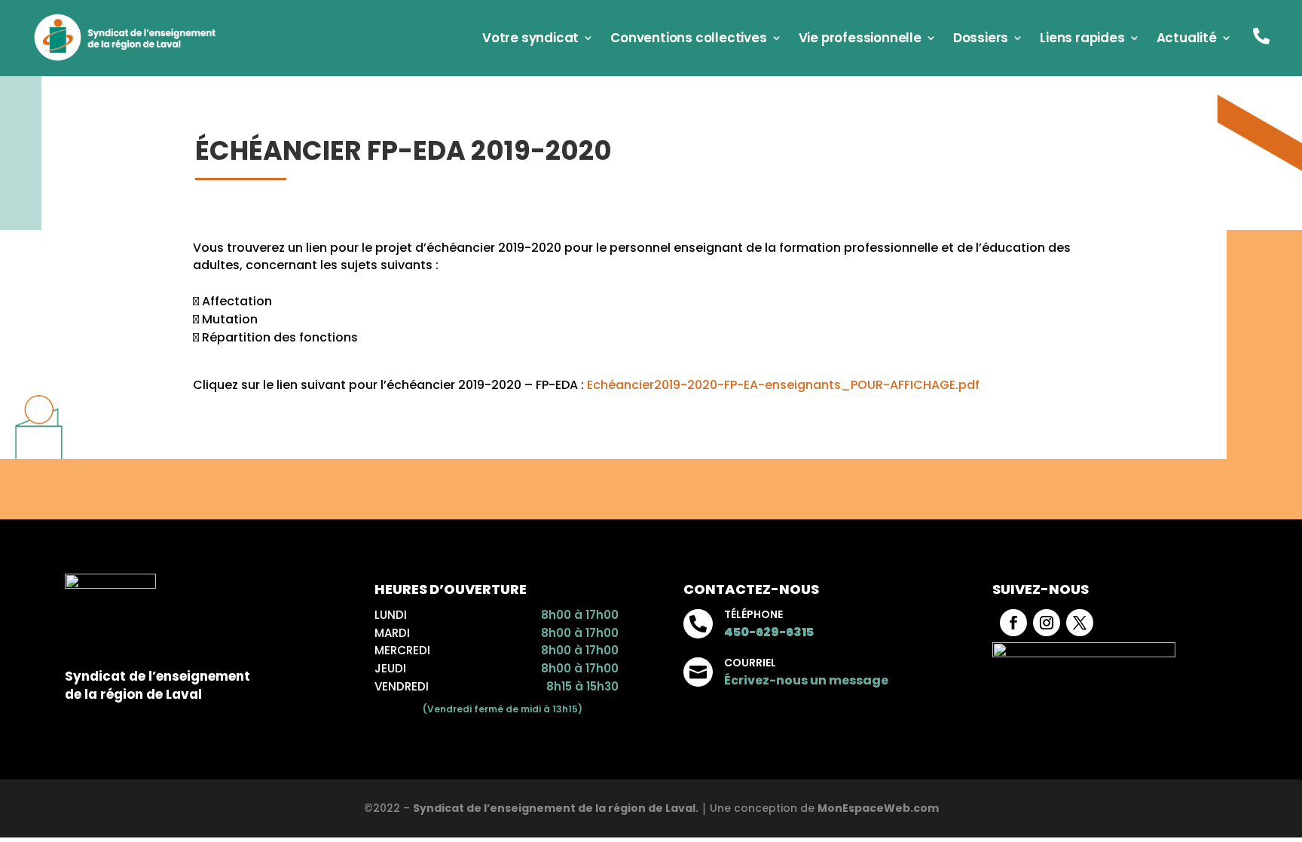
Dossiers (980, 39)
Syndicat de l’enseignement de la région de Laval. (555, 808)
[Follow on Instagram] (1046, 622)
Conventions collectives (688, 39)
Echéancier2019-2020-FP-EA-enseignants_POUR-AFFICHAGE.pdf (783, 384)
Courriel (750, 662)
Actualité (1187, 39)
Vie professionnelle (860, 39)
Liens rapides (1082, 39)
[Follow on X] (1079, 622)
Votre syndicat (530, 39)
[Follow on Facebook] (1013, 622)
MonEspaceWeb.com (878, 808)
